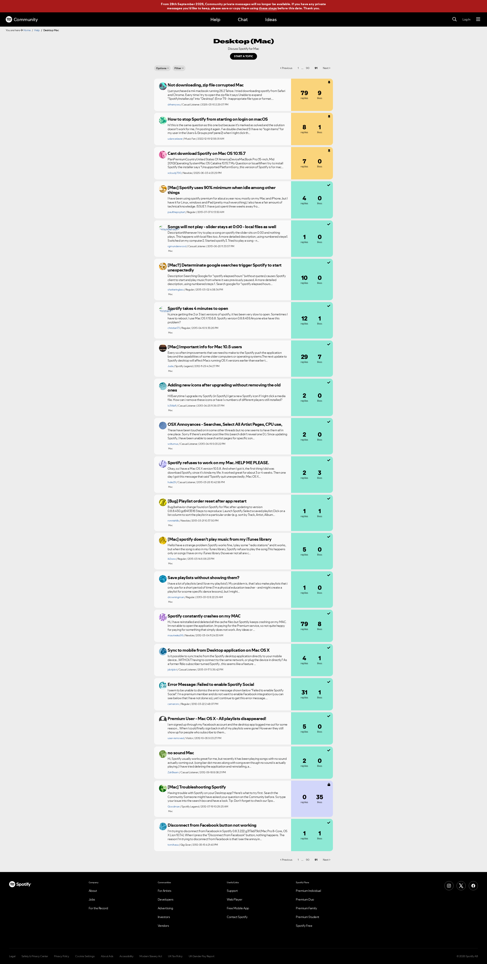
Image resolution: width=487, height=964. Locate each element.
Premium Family (306, 908)
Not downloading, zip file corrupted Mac (206, 84)
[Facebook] (473, 885)
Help (215, 19)
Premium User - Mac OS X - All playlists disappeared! (217, 718)
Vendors (163, 926)
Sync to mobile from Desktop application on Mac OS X (219, 650)
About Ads (107, 956)
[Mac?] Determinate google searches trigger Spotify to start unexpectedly (225, 268)
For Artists (164, 891)
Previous (287, 68)
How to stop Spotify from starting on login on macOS (218, 119)
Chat (243, 19)
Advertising (165, 908)
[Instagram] (449, 885)
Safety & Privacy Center (34, 956)
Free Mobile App (238, 908)
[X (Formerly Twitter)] (461, 885)
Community (26, 19)
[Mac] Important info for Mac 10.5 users (205, 346)
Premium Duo (305, 899)
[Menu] (478, 19)
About (93, 891)
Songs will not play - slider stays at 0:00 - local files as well (222, 226)
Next (326, 68)
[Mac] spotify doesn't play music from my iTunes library (220, 539)
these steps (268, 8)
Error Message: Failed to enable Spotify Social (211, 684)
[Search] (454, 19)
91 (316, 68)
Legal (12, 956)
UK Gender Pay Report (201, 956)
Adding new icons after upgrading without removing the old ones (224, 387)
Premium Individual (308, 891)
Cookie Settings (85, 956)
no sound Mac (181, 752)
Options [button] (161, 68)
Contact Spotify (237, 917)
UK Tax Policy (175, 956)
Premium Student (307, 917)
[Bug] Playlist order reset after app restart (207, 501)
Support (232, 891)
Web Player (234, 899)
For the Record (98, 908)
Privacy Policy (61, 956)
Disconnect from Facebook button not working (212, 825)
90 (307, 68)
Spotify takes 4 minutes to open (198, 308)
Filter (177, 68)
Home (27, 30)
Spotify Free (304, 926)
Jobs (92, 899)
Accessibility (126, 956)
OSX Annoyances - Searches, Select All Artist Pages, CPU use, (225, 424)
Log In (466, 19)
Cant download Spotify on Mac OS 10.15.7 (207, 153)
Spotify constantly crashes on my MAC (204, 615)
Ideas (271, 19)
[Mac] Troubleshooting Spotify (197, 786)
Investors (164, 917)
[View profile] (163, 86)
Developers (165, 899)
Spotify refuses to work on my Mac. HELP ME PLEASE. (218, 462)
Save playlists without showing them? (203, 577)
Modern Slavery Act (150, 956)
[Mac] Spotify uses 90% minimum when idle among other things (221, 190)
